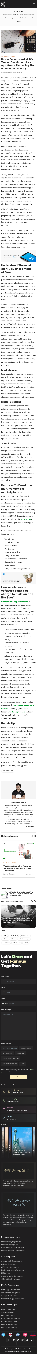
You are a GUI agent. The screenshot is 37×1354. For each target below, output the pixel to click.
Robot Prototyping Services (11, 1242)
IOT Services (5, 1273)
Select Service (6, 1043)
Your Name (5, 976)
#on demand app (8, 770)
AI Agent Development (9, 1264)
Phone (3, 999)
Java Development (8, 1312)
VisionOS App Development (11, 1279)
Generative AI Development (11, 1261)
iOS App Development (9, 1296)
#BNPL (5, 935)
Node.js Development (9, 1324)
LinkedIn (30, 826)
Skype (9, 1116)
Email (3, 988)
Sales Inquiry (17, 1090)
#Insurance (6, 942)
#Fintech (5, 939)
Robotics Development (9, 1245)
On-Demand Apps (8, 56)
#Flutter (13, 939)
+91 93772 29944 (13, 1102)
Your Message (6, 1010)
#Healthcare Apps (24, 939)
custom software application (16, 862)
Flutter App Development (10, 1290)
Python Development (9, 1309)
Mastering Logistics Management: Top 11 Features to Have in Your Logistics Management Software (18, 876)
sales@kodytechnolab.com (17, 1110)
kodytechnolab (12, 1119)
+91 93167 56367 (18, 1093)
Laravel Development (9, 1321)
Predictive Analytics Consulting (12, 1270)
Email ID (10, 1108)
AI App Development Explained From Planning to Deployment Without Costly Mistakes (21, 893)
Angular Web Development (10, 1318)
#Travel (26, 942)
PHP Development (8, 1315)
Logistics (7, 865)
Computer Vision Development (12, 1276)
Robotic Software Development (13, 1251)
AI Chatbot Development (10, 1267)
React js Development (9, 1327)
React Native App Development (12, 1299)
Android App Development (10, 1293)
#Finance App (25, 935)
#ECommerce (14, 935)
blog (9, 15)
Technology (8, 869)
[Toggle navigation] (34, 4)
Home (5, 15)
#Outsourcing (16, 942)
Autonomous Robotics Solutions (12, 1248)
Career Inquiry (12, 1099)
